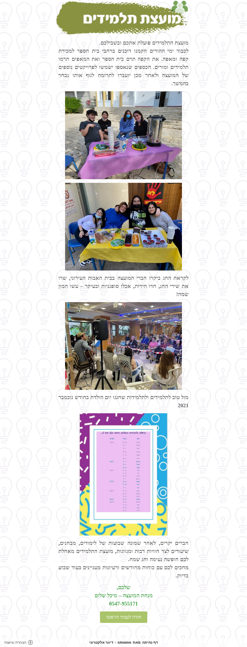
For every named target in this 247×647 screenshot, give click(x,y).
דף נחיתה (150, 642)
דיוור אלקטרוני (101, 642)
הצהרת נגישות (16, 642)
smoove (124, 642)
